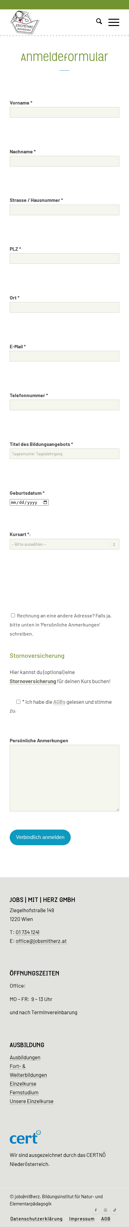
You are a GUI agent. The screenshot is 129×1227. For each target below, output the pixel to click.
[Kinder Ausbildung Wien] (53, 22)
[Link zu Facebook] (96, 1210)
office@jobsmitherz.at (41, 941)
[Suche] (96, 22)
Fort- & (18, 1066)
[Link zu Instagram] (105, 1210)
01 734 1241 (27, 932)
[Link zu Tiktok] (114, 1210)
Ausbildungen (25, 1057)
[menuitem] (96, 22)
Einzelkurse (23, 1083)
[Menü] (110, 22)
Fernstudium (24, 1092)
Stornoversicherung (33, 681)
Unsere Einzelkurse (32, 1101)
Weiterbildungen (28, 1074)
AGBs (59, 701)
